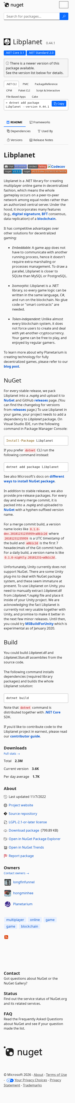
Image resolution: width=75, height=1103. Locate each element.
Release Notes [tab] (42, 140)
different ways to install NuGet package (34, 478)
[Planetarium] (7, 904)
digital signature (26, 214)
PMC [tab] (26, 84)
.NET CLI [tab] (11, 84)
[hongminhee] (7, 893)
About (38, 1074)
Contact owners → (16, 873)
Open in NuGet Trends (26, 847)
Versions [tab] (16, 140)
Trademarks (32, 1085)
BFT (45, 214)
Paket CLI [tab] (24, 90)
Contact (12, 973)
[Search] (64, 16)
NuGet (9, 400)
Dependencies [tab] (20, 131)
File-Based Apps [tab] (16, 96)
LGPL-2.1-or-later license (28, 822)
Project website (21, 805)
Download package (24, 830)
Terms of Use (56, 1074)
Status (10, 993)
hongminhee (23, 893)
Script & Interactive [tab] (48, 90)
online (35, 919)
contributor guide (25, 736)
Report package (21, 856)
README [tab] (16, 122)
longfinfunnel (24, 882)
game (50, 919)
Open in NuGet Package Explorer (35, 839)
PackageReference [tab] (46, 84)
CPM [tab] (9, 90)
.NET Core (52, 712)
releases (41, 400)
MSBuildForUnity (39, 623)
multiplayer (15, 919)
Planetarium (22, 904)
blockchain (46, 218)
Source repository (23, 813)
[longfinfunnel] (7, 882)
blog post (11, 366)
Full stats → (12, 753)
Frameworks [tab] (41, 122)
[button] (59, 104)
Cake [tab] (35, 96)
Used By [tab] (47, 131)
